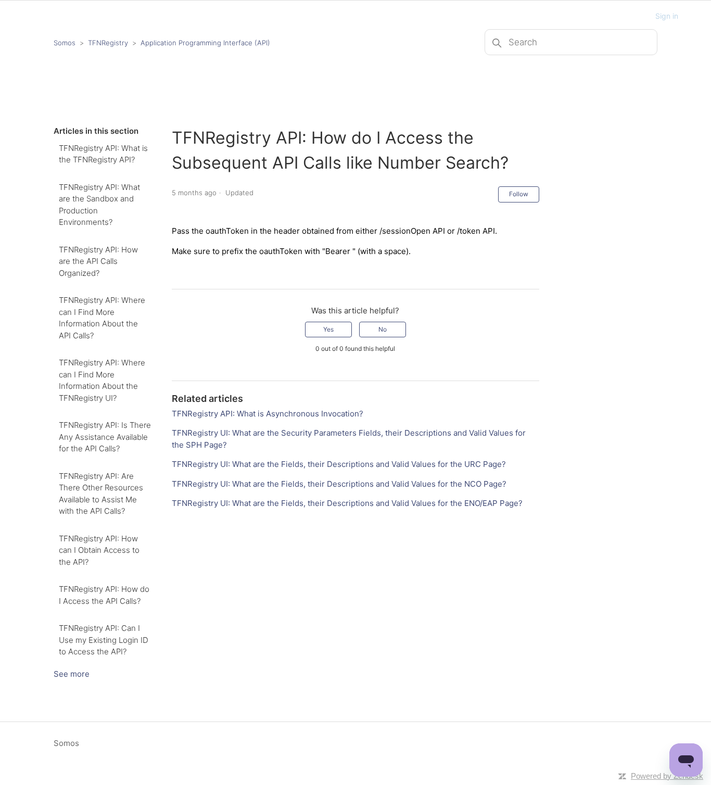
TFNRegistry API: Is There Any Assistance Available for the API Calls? (105, 436)
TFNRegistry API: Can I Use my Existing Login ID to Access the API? (103, 639)
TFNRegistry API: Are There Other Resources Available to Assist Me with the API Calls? (101, 493)
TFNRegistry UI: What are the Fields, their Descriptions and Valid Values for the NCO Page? (339, 484)
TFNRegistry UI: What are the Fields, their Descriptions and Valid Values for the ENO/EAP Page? (347, 503)
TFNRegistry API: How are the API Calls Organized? (98, 261)
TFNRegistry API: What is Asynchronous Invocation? (267, 414)
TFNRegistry (109, 43)
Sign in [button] (666, 15)
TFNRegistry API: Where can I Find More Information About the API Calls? (102, 317)
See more (72, 674)
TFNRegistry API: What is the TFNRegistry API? (103, 154)
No (382, 329)
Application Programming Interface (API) (205, 43)
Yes (328, 329)
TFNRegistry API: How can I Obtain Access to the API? (99, 550)
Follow (518, 194)
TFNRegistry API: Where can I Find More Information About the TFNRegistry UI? (102, 380)
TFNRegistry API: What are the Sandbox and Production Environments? (99, 204)
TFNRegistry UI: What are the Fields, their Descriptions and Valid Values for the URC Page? (339, 464)
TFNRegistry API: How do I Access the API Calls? (104, 595)
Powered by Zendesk (667, 775)
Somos (64, 43)
